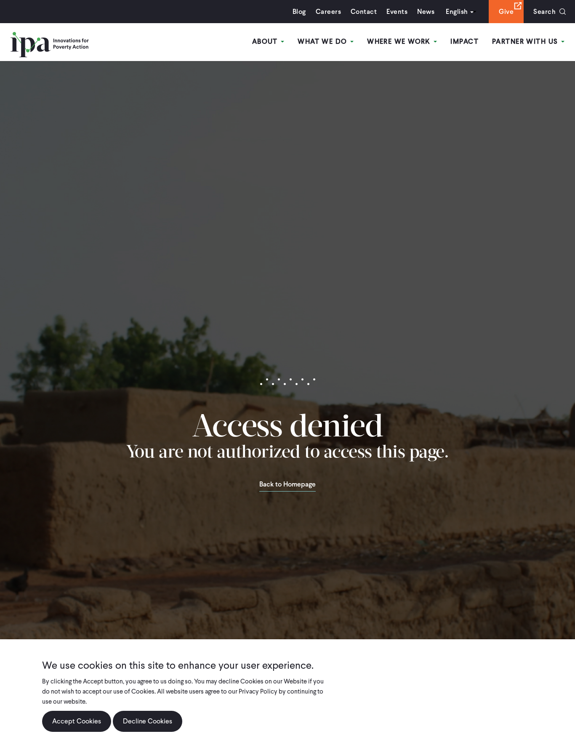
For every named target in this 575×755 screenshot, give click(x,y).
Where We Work (400, 41)
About (266, 41)
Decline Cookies (147, 721)
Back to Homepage (287, 485)
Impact (464, 41)
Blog (299, 11)
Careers (328, 11)
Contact (364, 11)
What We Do (323, 41)
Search (544, 11)
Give (506, 11)
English (457, 11)
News (425, 11)
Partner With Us (526, 41)
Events (396, 11)
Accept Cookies (76, 721)
